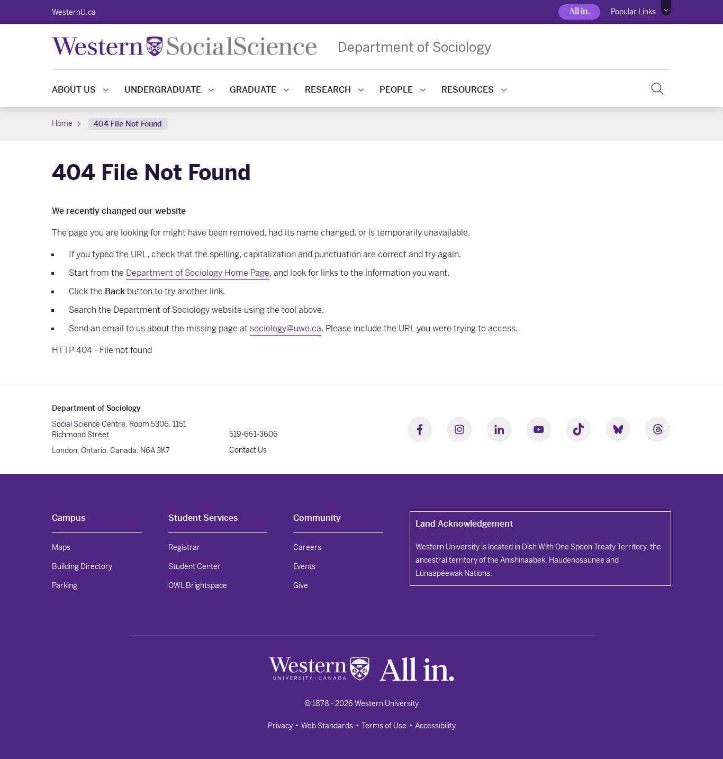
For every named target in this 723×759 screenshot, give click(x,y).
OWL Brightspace (197, 585)
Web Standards (327, 725)
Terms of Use (384, 725)
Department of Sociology (414, 47)
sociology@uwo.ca (285, 328)
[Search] (657, 88)
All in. (579, 11)
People (396, 89)
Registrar (184, 547)
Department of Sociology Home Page (197, 272)
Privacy (280, 725)
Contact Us (248, 450)
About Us (74, 89)
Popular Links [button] (633, 11)
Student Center (194, 566)
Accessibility (435, 725)
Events (304, 566)
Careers (307, 547)
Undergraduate (162, 89)
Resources (467, 89)
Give (300, 585)
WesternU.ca (74, 12)
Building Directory (82, 566)
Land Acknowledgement (464, 523)
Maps (61, 547)
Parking (64, 585)
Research (328, 89)
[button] (666, 8)
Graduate (253, 89)
